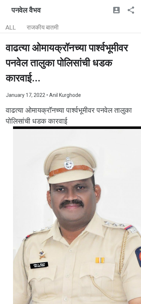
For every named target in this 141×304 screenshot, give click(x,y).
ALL (10, 27)
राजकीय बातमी (43, 27)
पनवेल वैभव (26, 10)
